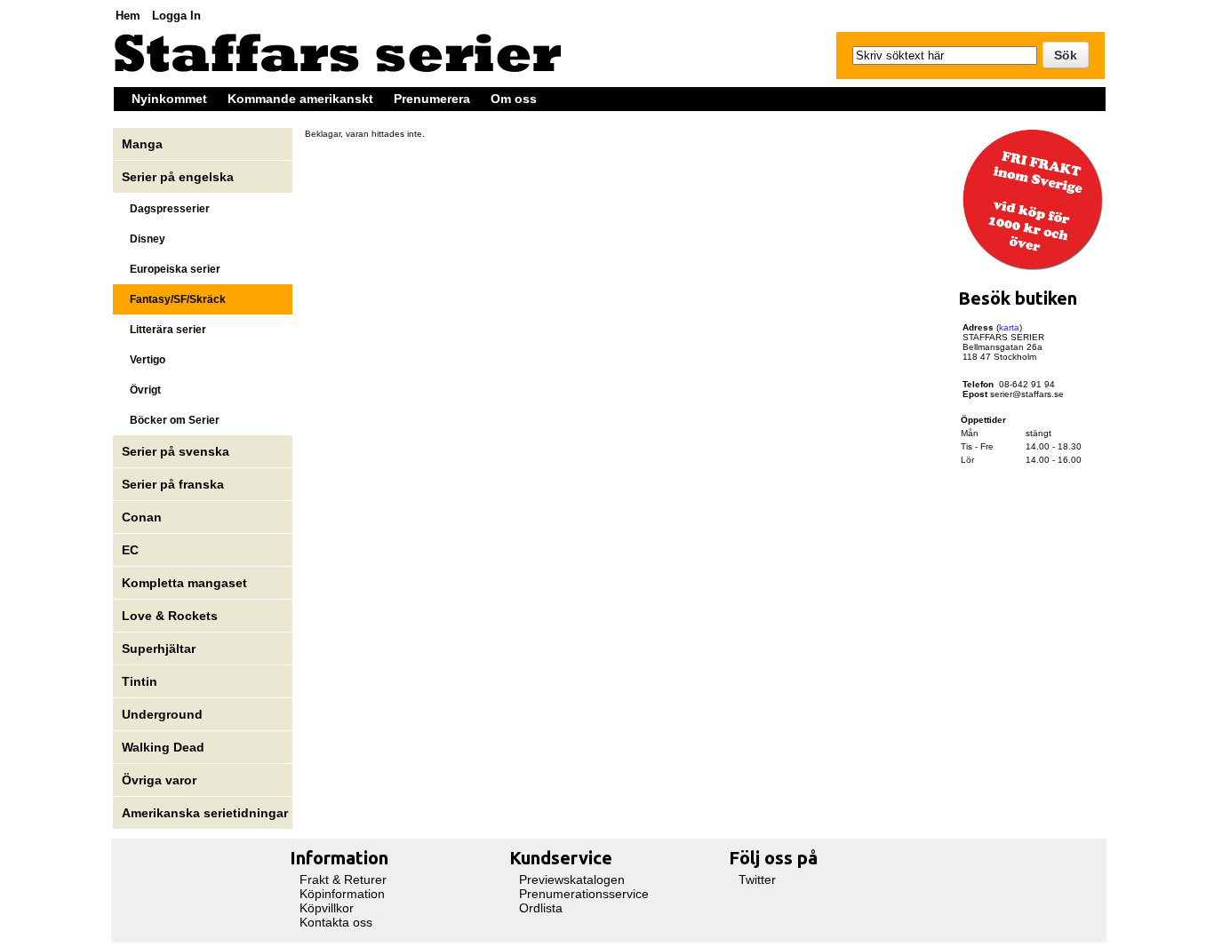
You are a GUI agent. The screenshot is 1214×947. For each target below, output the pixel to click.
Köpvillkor (327, 908)
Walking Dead (163, 747)
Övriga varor (159, 780)
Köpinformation (342, 894)
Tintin (139, 681)
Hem (128, 15)
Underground (162, 714)
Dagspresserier (166, 209)
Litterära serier (164, 329)
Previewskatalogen (572, 879)
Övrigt (141, 390)
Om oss (514, 99)
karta (1009, 327)
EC (130, 550)
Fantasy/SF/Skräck (174, 299)
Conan (142, 517)
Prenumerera (432, 99)
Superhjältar (160, 648)
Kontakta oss (336, 922)
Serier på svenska (177, 451)
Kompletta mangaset (184, 583)
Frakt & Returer (343, 879)
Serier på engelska (179, 177)
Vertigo (143, 360)
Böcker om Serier (171, 420)
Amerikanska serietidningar (205, 813)
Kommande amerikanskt (300, 99)
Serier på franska (173, 484)
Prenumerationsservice (584, 894)
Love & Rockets (170, 616)
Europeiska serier (171, 269)
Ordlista (541, 908)
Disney (145, 239)
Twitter (757, 879)
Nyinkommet (169, 99)
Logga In (176, 15)
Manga (144, 144)
